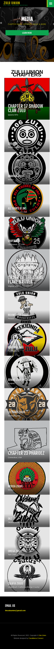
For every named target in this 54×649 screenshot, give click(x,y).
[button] (50, 3)
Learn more (27, 33)
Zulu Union (42, 635)
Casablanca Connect (36, 638)
